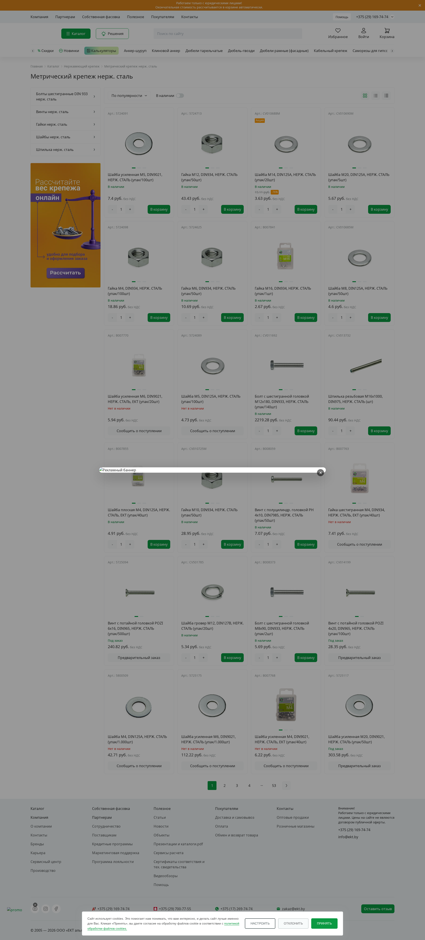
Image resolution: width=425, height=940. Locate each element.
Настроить (260, 923)
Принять (324, 923)
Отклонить (293, 923)
